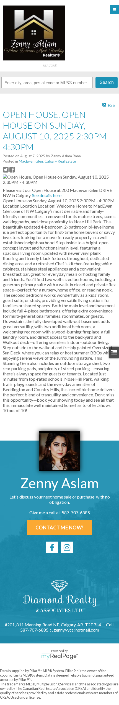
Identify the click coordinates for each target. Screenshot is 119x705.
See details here (46, 195)
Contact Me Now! (59, 527)
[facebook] (52, 547)
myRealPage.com (59, 656)
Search (107, 82)
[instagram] (67, 547)
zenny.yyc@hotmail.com (76, 629)
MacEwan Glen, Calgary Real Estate (47, 161)
